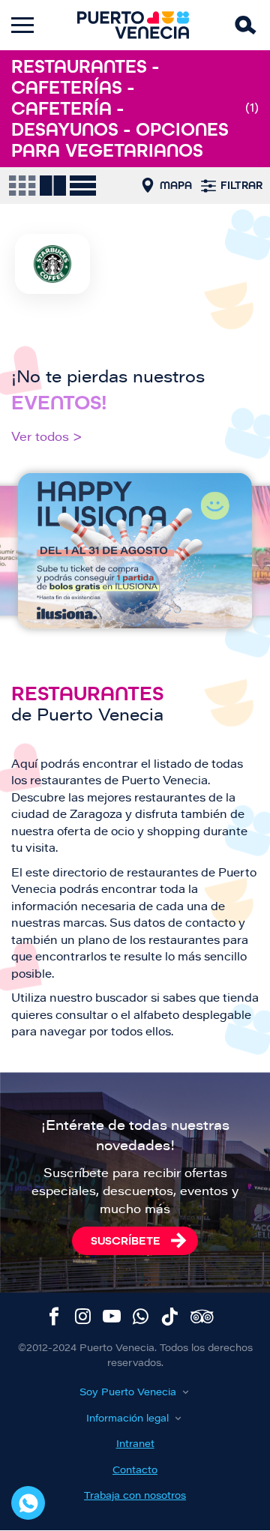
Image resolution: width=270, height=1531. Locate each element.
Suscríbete (125, 1240)
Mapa (176, 185)
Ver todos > (46, 438)
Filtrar (241, 185)
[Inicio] (133, 25)
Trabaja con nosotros (135, 1496)
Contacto (135, 1471)
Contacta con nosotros (28, 1503)
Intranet (135, 1444)
